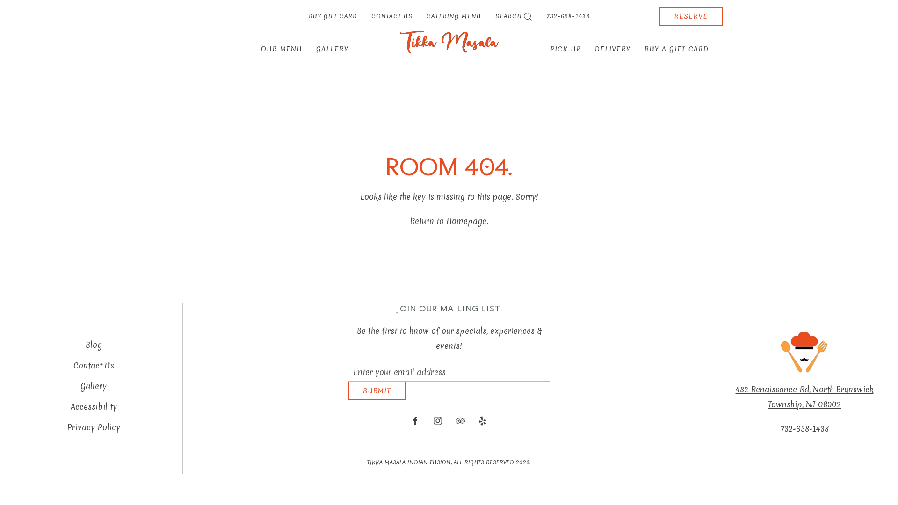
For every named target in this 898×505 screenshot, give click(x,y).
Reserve (691, 16)
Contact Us (392, 16)
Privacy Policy (93, 431)
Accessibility (94, 410)
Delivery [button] (612, 49)
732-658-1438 (568, 16)
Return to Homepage (448, 221)
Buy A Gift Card (677, 49)
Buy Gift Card (333, 16)
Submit (377, 398)
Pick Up (565, 49)
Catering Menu (454, 16)
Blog (94, 348)
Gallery (332, 49)
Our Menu (281, 49)
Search (508, 16)
